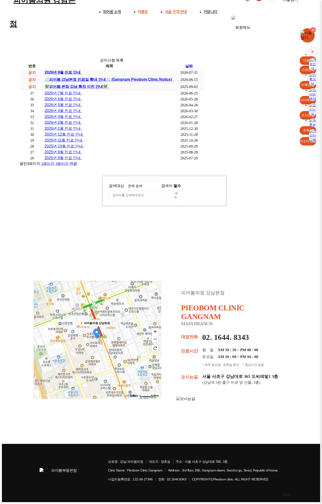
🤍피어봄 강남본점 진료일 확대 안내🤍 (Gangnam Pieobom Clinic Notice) (109, 79)
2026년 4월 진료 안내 (63, 111)
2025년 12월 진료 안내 (64, 134)
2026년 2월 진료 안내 (63, 123)
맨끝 (73, 164)
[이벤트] (312, 52)
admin (286, 494)
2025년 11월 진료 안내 (64, 140)
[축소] (155, 339)
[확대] (155, 331)
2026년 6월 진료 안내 (63, 99)
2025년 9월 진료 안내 (63, 152)
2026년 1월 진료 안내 (63, 128)
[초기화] (155, 348)
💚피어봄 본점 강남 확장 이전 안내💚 (77, 86)
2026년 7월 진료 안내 (63, 93)
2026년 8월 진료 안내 (63, 72)
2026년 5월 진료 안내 (63, 105)
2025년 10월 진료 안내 (64, 146)
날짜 (189, 66)
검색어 (171, 186)
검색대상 (116, 186)
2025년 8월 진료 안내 (63, 158)
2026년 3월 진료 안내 (63, 117)
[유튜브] (312, 122)
